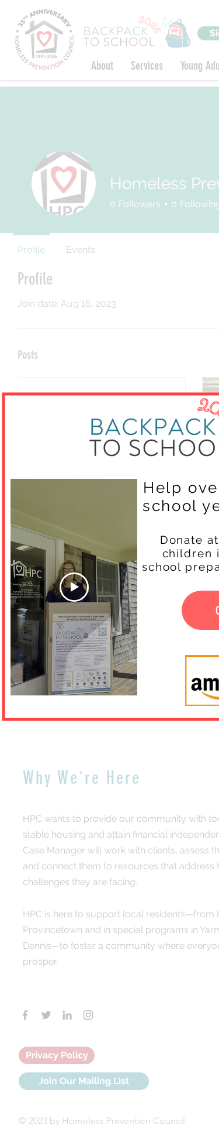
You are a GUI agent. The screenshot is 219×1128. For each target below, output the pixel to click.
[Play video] (74, 587)
